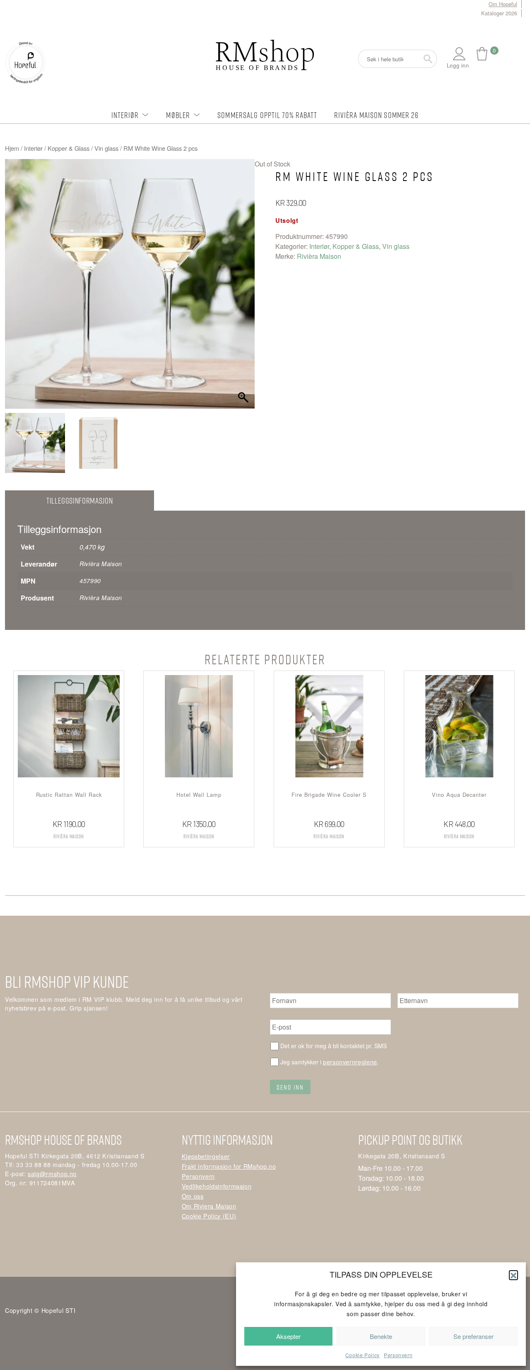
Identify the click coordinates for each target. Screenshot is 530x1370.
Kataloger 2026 (499, 13)
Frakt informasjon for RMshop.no (229, 1166)
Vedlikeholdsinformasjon (217, 1186)
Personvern (398, 1354)
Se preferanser (473, 1336)
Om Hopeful (503, 4)
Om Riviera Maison (209, 1205)
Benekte (381, 1336)
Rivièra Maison (319, 256)
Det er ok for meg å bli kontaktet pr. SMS (333, 1046)
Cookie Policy (362, 1354)
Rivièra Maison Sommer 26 (376, 115)
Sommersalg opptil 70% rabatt (267, 115)
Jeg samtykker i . (329, 1061)
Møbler (178, 115)
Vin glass (106, 148)
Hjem (12, 148)
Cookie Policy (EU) (209, 1215)
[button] (513, 1275)
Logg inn (458, 65)
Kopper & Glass (68, 148)
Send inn (290, 1087)
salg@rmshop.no (52, 1173)
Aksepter (288, 1336)
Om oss (193, 1196)
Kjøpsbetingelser (206, 1156)
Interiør (125, 115)
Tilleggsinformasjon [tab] (79, 500)
